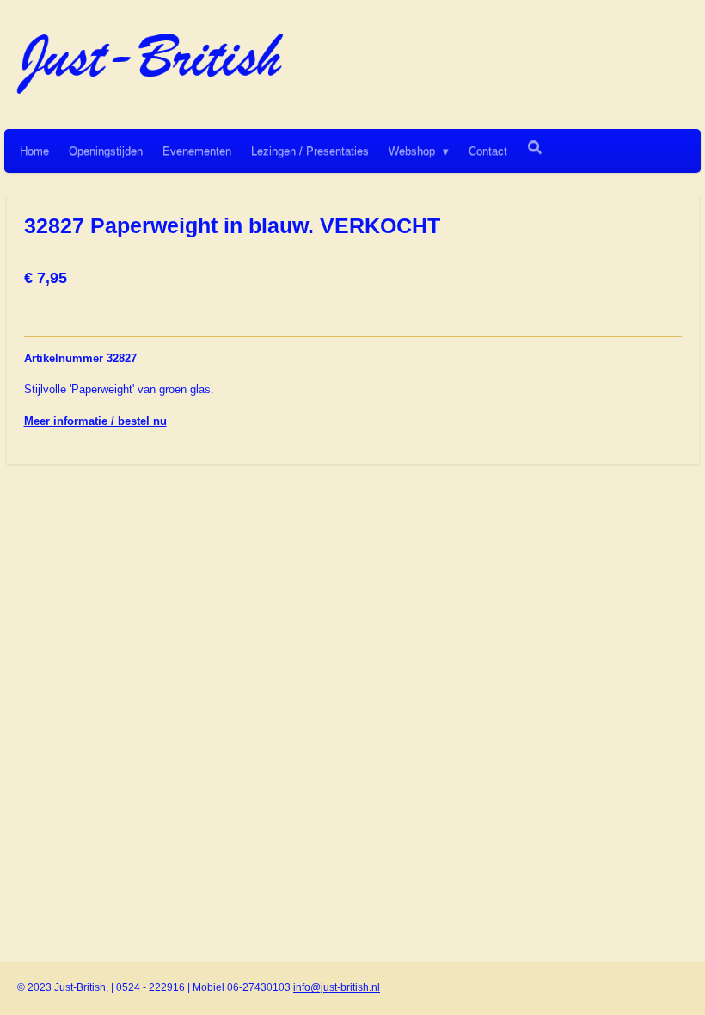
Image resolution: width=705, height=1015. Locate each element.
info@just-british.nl (336, 987)
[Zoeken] (534, 147)
